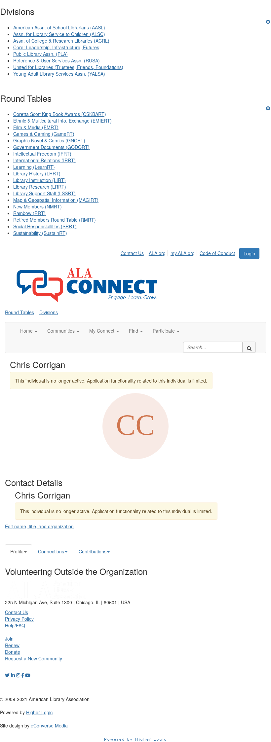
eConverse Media (49, 725)
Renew (12, 645)
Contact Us (132, 253)
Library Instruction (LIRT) (39, 180)
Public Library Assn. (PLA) (40, 54)
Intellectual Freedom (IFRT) (42, 153)
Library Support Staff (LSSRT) (44, 193)
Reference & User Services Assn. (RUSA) (56, 60)
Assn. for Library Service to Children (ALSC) (59, 34)
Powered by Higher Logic (135, 739)
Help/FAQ (15, 625)
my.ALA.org (183, 253)
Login (249, 253)
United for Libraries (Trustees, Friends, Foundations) (68, 67)
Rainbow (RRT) (29, 213)
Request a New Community (33, 658)
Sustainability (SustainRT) (40, 233)
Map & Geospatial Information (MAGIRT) (55, 200)
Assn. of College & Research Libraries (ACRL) (61, 40)
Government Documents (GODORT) (51, 147)
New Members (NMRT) (37, 206)
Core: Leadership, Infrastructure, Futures (56, 47)
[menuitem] (134, 252)
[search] (249, 347)
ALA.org (157, 253)
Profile (16, 551)
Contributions (92, 551)
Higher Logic (39, 712)
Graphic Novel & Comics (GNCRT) (49, 140)
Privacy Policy (19, 618)
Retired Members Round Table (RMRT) (54, 219)
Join (9, 638)
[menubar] (179, 252)
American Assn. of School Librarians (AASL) (59, 27)
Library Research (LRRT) (39, 186)
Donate (12, 652)
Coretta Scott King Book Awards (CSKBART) (59, 114)
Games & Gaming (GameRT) (43, 133)
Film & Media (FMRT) (35, 127)
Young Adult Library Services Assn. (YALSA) (59, 73)
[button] (28, 330)
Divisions (48, 312)
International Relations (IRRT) (44, 160)
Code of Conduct (217, 253)
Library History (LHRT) (36, 173)
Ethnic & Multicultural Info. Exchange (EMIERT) (62, 120)
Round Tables (19, 312)
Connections (51, 551)
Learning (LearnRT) (34, 167)
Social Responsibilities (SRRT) (45, 226)
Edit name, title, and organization (39, 526)
